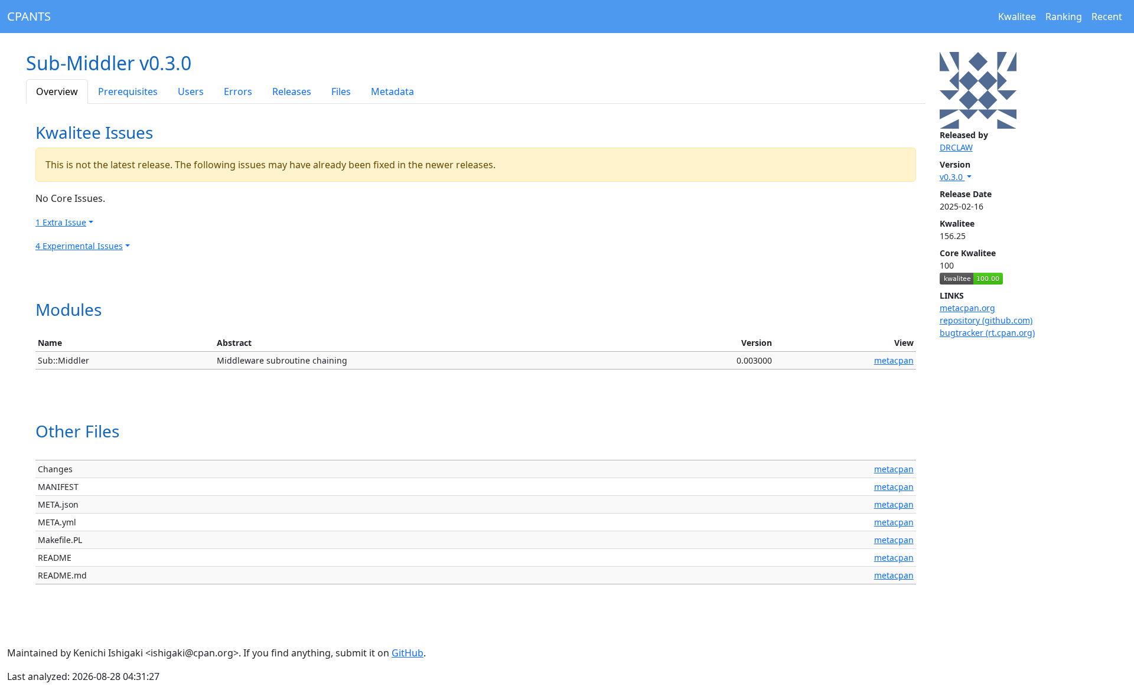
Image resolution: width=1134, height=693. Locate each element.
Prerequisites (128, 91)
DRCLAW (956, 147)
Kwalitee (1017, 16)
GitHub (407, 652)
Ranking (1063, 16)
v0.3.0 (952, 176)
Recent (1106, 16)
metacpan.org (967, 307)
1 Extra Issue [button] (60, 222)
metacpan (894, 360)
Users (191, 91)
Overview (57, 91)
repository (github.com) (986, 320)
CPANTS (29, 16)
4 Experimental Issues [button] (79, 245)
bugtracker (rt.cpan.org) (987, 332)
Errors (238, 91)
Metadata (392, 91)
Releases (291, 91)
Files (341, 91)
